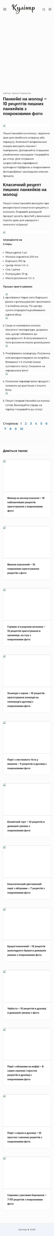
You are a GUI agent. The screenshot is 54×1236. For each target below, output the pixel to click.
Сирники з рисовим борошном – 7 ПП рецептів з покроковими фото (26, 1199)
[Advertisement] (27, 54)
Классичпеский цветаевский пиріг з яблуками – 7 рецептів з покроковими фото (26, 888)
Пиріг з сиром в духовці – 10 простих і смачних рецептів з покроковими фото (24, 1137)
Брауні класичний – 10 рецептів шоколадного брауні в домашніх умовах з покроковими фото (26, 951)
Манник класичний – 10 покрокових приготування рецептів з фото (23, 569)
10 (21, 429)
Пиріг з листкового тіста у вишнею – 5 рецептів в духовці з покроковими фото (26, 764)
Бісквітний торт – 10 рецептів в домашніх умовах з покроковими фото (26, 826)
